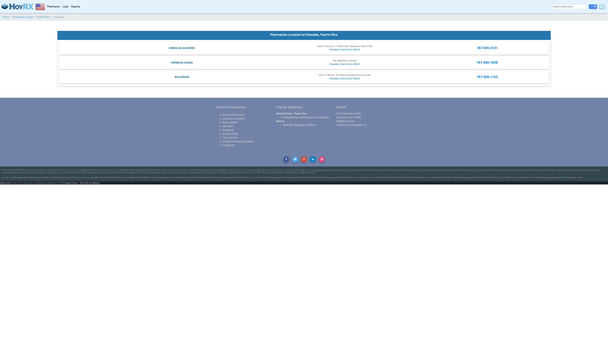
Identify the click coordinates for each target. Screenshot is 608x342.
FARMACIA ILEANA (182, 62)
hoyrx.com (5, 182)
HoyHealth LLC (359, 125)
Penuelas (334, 49)
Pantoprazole (290, 117)
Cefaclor (311, 125)
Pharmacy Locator (23, 17)
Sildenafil (288, 125)
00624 (356, 49)
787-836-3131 (487, 48)
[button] (593, 6)
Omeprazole (322, 117)
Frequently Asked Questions (237, 141)
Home (6, 17)
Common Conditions (233, 118)
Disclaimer (228, 130)
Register (75, 6)
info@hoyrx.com (345, 121)
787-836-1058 (487, 62)
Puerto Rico (43, 17)
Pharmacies (53, 6)
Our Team (227, 126)
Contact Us (228, 145)
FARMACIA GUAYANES (182, 48)
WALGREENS (181, 77)
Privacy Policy (230, 133)
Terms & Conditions (89, 182)
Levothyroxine (306, 117)
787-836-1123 (487, 77)
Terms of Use (229, 137)
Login (65, 6)
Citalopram (300, 125)
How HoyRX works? (233, 114)
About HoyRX (229, 122)
